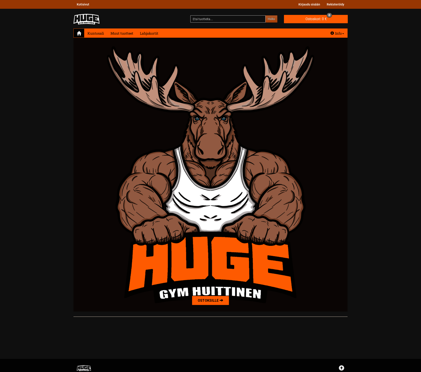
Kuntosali (95, 33)
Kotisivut (83, 4)
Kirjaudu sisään (309, 4)
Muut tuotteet (122, 33)
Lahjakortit (149, 33)
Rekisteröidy (335, 4)
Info (338, 33)
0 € (317, 18)
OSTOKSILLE (209, 300)
